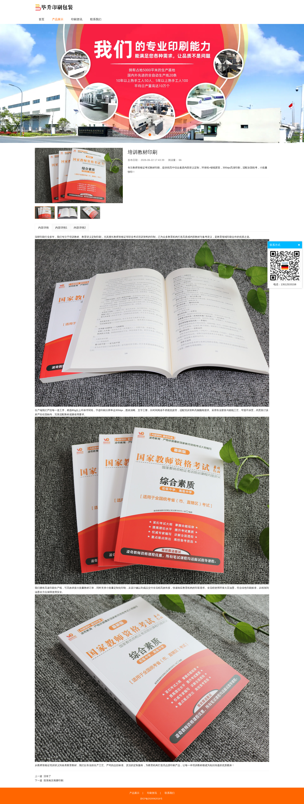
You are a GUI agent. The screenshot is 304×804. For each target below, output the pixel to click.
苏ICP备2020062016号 (151, 798)
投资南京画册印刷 (53, 780)
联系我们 (170, 792)
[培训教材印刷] (79, 175)
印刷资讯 (152, 792)
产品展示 (134, 792)
